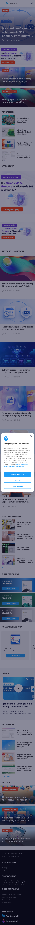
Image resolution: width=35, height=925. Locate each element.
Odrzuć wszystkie (17, 486)
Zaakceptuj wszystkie (17, 474)
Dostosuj (17, 480)
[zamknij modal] (31, 436)
